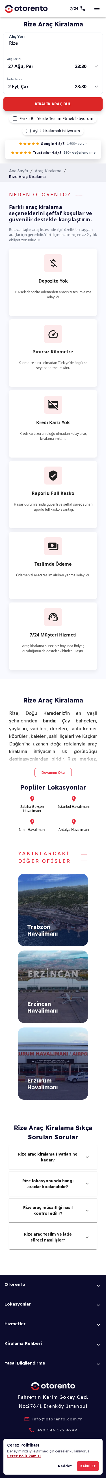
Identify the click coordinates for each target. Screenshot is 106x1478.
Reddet (65, 1466)
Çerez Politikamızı (24, 1456)
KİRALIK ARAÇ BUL (53, 103)
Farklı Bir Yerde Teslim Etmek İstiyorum (56, 118)
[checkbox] (15, 118)
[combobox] (53, 43)
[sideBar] (97, 8)
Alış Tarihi (14, 59)
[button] (53, 1157)
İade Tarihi (15, 79)
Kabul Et (88, 1466)
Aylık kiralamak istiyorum (56, 131)
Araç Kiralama (48, 170)
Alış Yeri (17, 36)
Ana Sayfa (18, 170)
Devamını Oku (53, 772)
